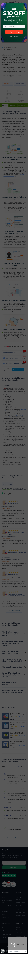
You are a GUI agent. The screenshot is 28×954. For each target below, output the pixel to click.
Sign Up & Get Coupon (14, 32)
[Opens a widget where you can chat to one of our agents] (17, 945)
